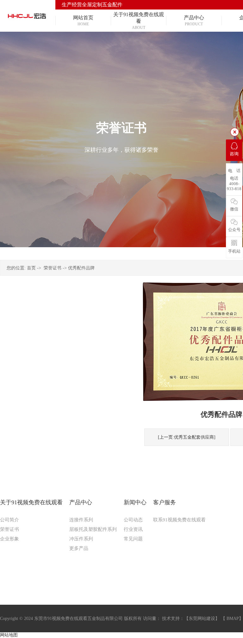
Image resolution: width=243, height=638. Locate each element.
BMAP (233, 618)
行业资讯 (133, 529)
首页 (31, 268)
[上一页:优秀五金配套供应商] (186, 437)
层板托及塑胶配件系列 (93, 529)
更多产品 (78, 548)
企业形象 (9, 538)
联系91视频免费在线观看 (179, 519)
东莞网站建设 (202, 618)
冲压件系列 (81, 538)
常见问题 (133, 538)
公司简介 (9, 519)
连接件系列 (81, 519)
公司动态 (133, 519)
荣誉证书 (52, 268)
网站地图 (9, 635)
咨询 (234, 153)
